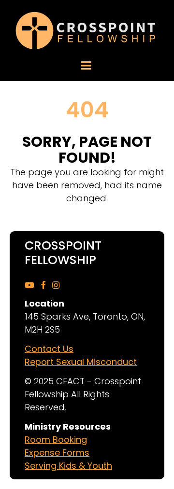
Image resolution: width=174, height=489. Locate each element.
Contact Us (49, 349)
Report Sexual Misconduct (81, 362)
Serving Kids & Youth (68, 466)
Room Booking (56, 439)
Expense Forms (57, 453)
